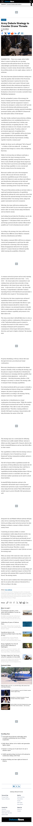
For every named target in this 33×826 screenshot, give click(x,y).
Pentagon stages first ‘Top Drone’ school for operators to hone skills (10, 656)
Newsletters (20, 799)
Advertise (4, 809)
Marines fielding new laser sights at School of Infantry (15, 760)
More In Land (5, 608)
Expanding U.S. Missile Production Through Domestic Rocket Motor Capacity (20, 698)
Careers (19, 811)
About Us (19, 809)
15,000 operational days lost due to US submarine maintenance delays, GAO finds (16, 755)
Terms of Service (6, 799)
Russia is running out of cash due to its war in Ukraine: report (15, 749)
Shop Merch (20, 804)
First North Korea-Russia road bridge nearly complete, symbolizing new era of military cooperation (14, 738)
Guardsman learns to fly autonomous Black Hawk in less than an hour (11, 633)
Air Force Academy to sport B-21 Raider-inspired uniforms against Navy (21, 691)
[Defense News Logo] (9, 1)
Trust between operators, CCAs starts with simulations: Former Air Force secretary (10, 612)
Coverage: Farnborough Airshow (13, 4)
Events (18, 800)
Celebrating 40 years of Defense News (10, 623)
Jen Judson (6, 29)
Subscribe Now (20, 797)
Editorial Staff (5, 814)
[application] (16, 675)
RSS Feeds (19, 802)
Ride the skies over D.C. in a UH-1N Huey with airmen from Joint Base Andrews (15, 686)
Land (3, 20)
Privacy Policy (5, 797)
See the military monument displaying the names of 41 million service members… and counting (21, 705)
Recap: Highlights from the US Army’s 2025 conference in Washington (9, 645)
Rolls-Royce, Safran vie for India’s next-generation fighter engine (16, 744)
